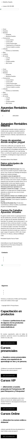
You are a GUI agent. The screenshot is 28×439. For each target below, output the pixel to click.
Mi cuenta (5, 56)
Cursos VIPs (9, 41)
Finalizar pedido (10, 61)
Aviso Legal (15, 300)
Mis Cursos (9, 63)
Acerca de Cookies (6, 300)
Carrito (8, 59)
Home (4, 29)
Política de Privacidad (20, 298)
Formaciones (6, 38)
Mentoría (5, 32)
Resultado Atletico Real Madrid (9, 159)
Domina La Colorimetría (12, 50)
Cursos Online (10, 40)
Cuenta (8, 57)
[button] (14, 66)
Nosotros (5, 31)
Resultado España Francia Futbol (10, 238)
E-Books (5, 49)
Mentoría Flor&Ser (11, 36)
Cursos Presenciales (11, 43)
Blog (4, 52)
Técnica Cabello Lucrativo (13, 47)
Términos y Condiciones (7, 298)
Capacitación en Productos (13, 45)
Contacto (5, 54)
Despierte (8, 34)
